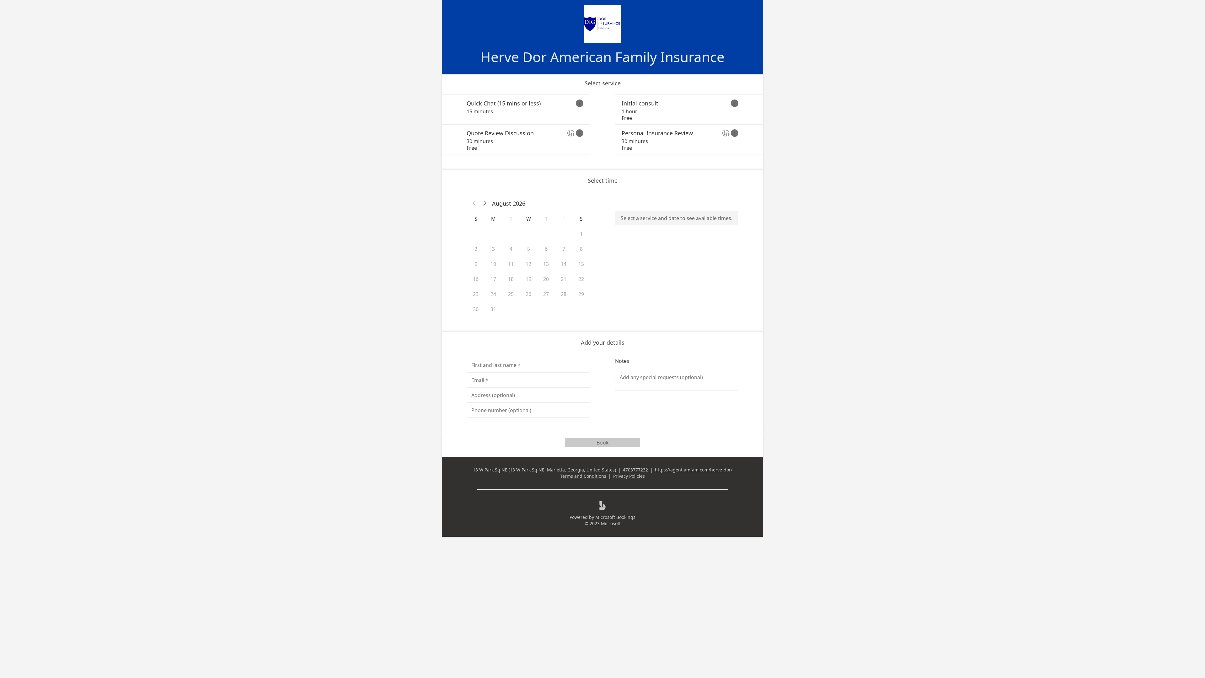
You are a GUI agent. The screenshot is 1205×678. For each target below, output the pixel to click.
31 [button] (493, 309)
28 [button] (563, 294)
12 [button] (528, 264)
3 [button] (493, 248)
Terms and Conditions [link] (583, 476)
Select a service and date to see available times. (676, 218)
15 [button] (581, 264)
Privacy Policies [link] (629, 476)
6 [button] (546, 248)
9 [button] (475, 264)
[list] (602, 124)
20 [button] (546, 279)
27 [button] (546, 294)
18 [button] (511, 279)
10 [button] (493, 264)
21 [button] (563, 279)
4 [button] (511, 248)
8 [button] (581, 248)
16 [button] (476, 279)
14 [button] (563, 264)
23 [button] (476, 294)
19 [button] (528, 279)
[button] (474, 203)
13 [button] (546, 264)
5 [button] (528, 248)
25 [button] (511, 294)
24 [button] (493, 294)
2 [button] (475, 248)
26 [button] (528, 294)
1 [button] (581, 233)
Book (603, 442)
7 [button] (563, 248)
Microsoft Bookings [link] (615, 517)
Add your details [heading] (602, 342)
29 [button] (581, 294)
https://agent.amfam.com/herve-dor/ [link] (693, 470)
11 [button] (511, 264)
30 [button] (476, 309)
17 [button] (493, 279)
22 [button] (581, 279)
